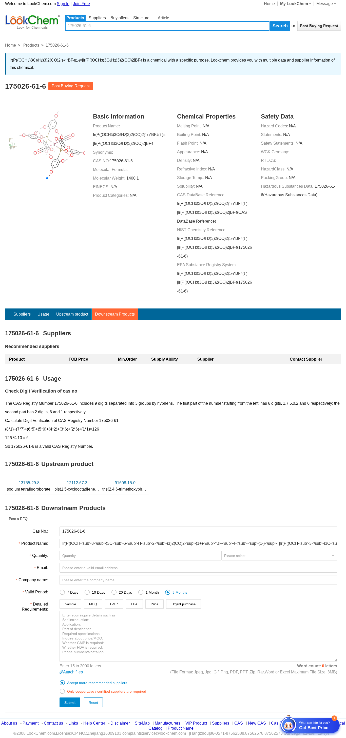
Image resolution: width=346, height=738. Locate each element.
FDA (134, 604)
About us (9, 723)
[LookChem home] (32, 22)
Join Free (81, 4)
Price (154, 604)
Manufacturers (167, 723)
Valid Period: (36, 592)
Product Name (181, 728)
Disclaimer (120, 723)
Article (163, 18)
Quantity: (40, 555)
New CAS (257, 723)
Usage (43, 314)
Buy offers (119, 18)
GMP (114, 604)
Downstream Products (115, 314)
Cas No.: (40, 531)
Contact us (53, 723)
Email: (42, 568)
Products (75, 18)
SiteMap (142, 723)
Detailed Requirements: (35, 606)
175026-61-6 (121, 161)
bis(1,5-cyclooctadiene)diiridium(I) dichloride (94, 486)
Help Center (94, 723)
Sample (70, 604)
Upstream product (72, 314)
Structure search (141, 18)
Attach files (73, 672)
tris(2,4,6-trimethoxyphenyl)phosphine (136, 486)
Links (73, 723)
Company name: (33, 580)
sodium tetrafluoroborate (29, 486)
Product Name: (34, 543)
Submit (69, 703)
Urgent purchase (183, 604)
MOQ (93, 604)
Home (269, 4)
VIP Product (196, 723)
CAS (238, 723)
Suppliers (97, 18)
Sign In (63, 4)
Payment (31, 723)
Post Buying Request (71, 86)
